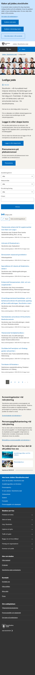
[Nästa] (27, 382)
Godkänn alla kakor (10, 22)
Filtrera (17, 207)
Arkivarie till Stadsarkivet (10, 243)
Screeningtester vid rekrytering (11, 415)
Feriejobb (5, 501)
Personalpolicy (18, 462)
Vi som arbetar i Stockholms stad (12, 491)
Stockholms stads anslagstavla (11, 570)
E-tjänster (5, 565)
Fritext (3, 196)
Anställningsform (6, 173)
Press (4, 596)
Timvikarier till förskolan (9, 364)
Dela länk (6, 85)
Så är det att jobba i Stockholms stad (13, 480)
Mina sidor (5, 591)
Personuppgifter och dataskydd (11, 504)
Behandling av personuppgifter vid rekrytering (15, 440)
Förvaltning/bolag (6, 188)
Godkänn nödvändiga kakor (12, 29)
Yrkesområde (5, 180)
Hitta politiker (6, 586)
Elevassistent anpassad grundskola (13, 255)
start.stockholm (6, 630)
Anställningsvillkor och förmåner (22, 454)
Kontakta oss (6, 581)
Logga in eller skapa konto (13, 143)
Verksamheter (6, 494)
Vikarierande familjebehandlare (12, 333)
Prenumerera (9, 163)
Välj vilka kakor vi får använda (13, 36)
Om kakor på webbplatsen (9, 16)
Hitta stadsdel (6, 560)
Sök (10, 49)
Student (4, 497)
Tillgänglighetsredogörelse (10, 608)
